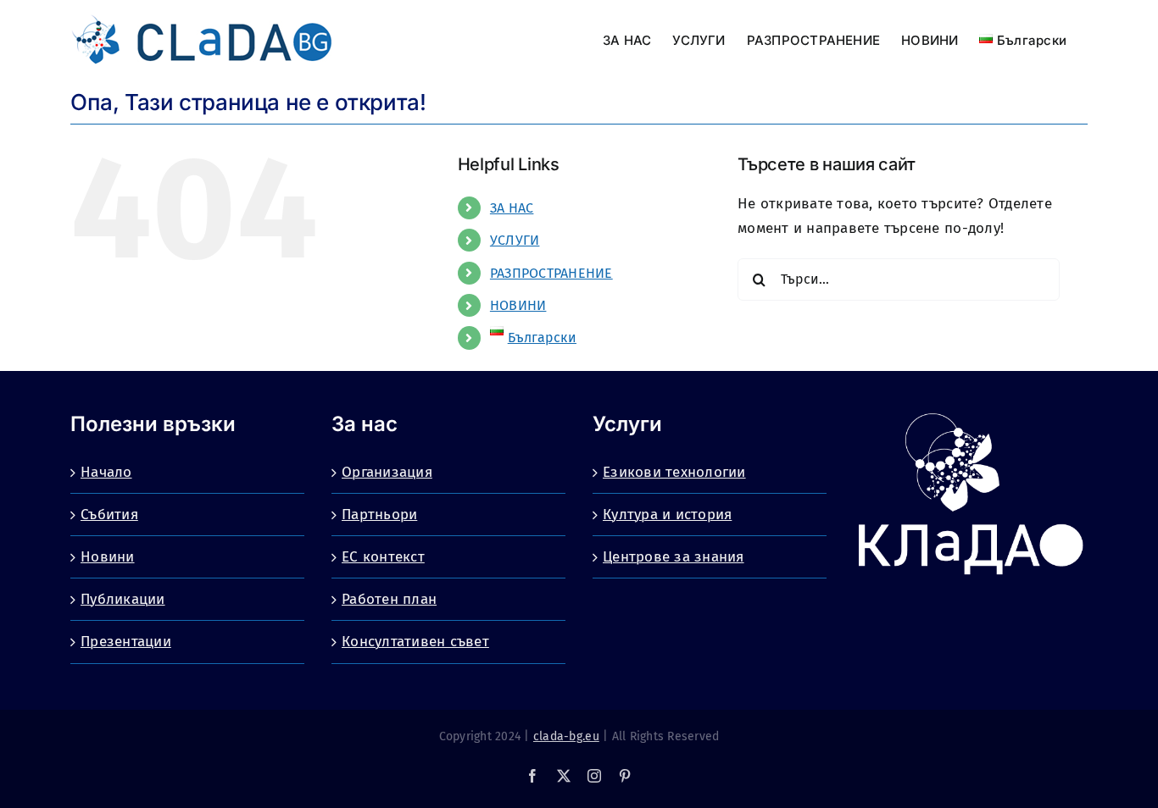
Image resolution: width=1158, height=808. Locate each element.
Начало (106, 472)
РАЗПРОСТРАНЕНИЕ (551, 273)
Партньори (379, 514)
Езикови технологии (674, 472)
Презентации (126, 641)
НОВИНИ (518, 305)
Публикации (123, 599)
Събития (109, 514)
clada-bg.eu (566, 736)
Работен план (389, 599)
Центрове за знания (673, 557)
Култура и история (667, 514)
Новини (108, 557)
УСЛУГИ (515, 240)
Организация (387, 472)
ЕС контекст (383, 557)
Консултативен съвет (415, 641)
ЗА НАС (512, 208)
